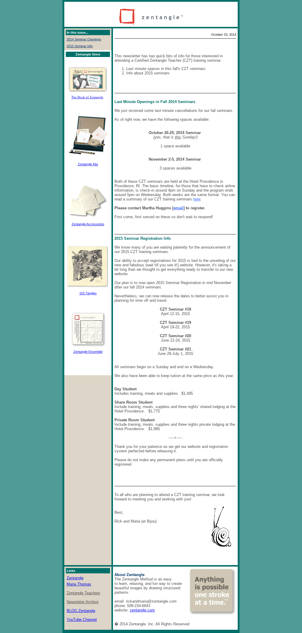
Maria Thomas (79, 584)
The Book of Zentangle (87, 97)
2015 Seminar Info (80, 46)
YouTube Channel (82, 619)
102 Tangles (88, 293)
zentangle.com (142, 610)
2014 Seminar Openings (84, 39)
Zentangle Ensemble (88, 351)
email (178, 208)
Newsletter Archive (83, 602)
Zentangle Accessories (88, 224)
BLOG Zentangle (81, 610)
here (197, 199)
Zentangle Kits (88, 164)
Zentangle (75, 578)
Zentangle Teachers (83, 593)
